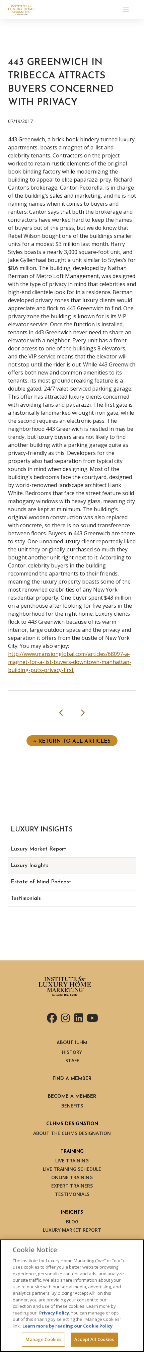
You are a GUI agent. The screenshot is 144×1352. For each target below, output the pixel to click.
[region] (72, 1295)
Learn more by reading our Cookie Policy (67, 1326)
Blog (72, 1221)
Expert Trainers (72, 1185)
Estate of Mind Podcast (41, 882)
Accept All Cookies (94, 1339)
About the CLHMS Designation (72, 1133)
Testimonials (26, 898)
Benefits (72, 1105)
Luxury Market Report (38, 849)
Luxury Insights (30, 865)
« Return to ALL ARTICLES (72, 741)
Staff (72, 1060)
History (72, 1052)
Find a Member (72, 1078)
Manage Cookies (43, 1339)
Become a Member (72, 1096)
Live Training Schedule (72, 1169)
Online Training (72, 1177)
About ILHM (72, 1042)
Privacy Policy (54, 1313)
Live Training (72, 1160)
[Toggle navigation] (126, 9)
